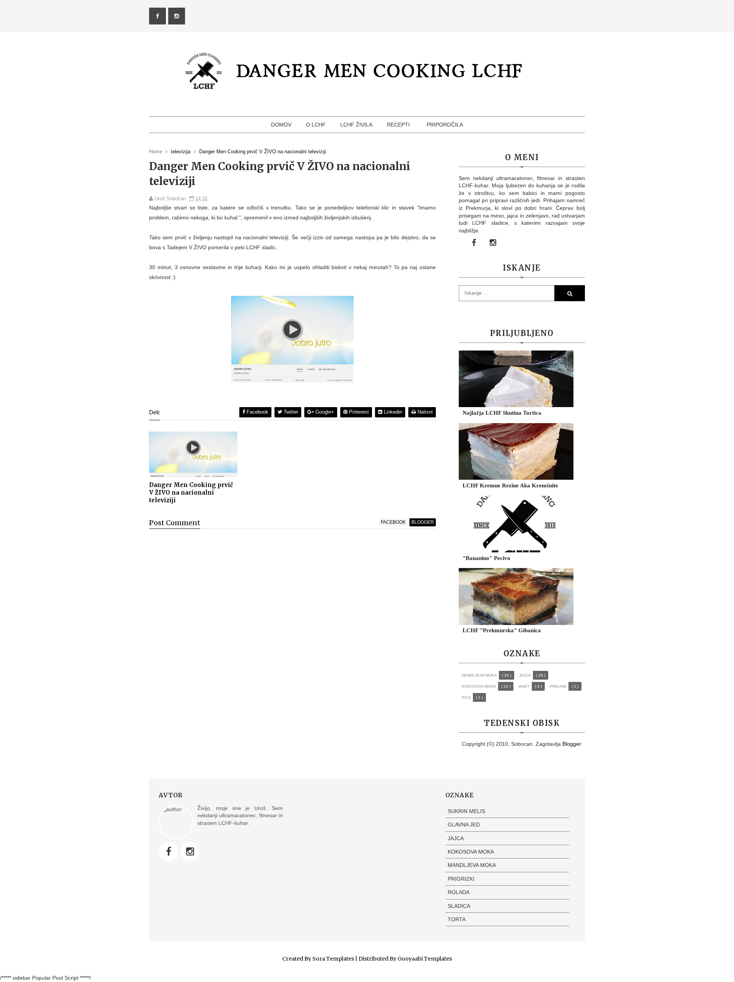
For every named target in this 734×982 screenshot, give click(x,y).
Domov (281, 125)
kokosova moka (479, 686)
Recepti (398, 125)
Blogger (571, 744)
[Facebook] (168, 851)
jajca (525, 675)
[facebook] (157, 16)
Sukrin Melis (466, 811)
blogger (422, 522)
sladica (459, 906)
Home (156, 151)
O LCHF (316, 125)
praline (558, 686)
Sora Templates (333, 958)
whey (524, 686)
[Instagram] (190, 851)
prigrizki (461, 879)
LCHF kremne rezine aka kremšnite (510, 485)
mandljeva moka (479, 675)
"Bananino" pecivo (486, 558)
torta (457, 919)
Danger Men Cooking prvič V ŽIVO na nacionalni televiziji (191, 492)
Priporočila (445, 125)
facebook (393, 522)
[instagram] (176, 16)
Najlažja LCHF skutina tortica (502, 413)
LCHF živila (356, 125)
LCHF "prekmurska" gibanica (502, 630)
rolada (458, 892)
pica (466, 697)
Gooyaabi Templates (425, 958)
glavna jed (464, 824)
